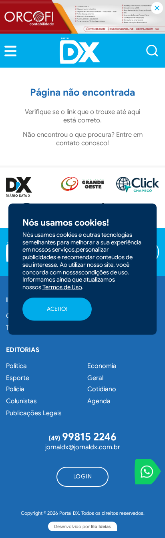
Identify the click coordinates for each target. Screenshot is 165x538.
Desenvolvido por (82, 526)
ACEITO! (57, 308)
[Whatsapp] (148, 471)
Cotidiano (101, 389)
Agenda (99, 401)
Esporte (17, 378)
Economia (102, 366)
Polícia (15, 389)
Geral (95, 378)
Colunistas (21, 401)
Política (16, 366)
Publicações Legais (34, 413)
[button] (10, 50)
